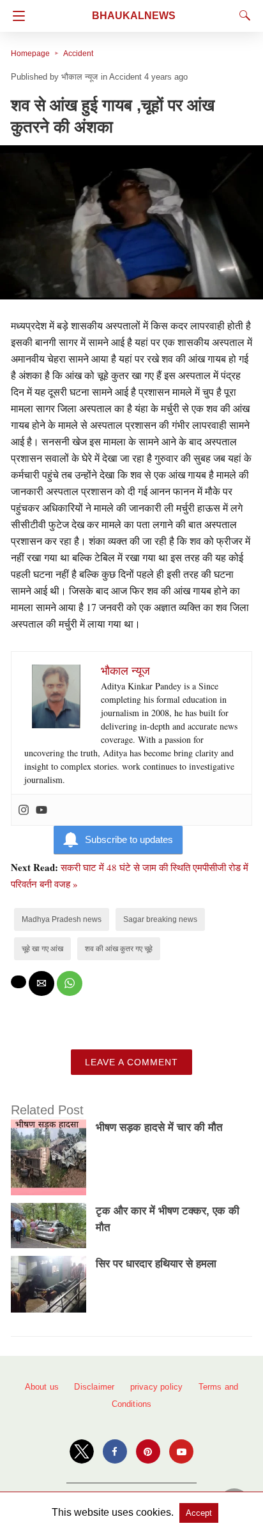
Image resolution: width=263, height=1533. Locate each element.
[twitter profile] (82, 1452)
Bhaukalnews (134, 15)
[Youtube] (41, 810)
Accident (78, 53)
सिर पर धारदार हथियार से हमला (156, 1264)
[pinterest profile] (148, 1452)
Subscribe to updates (129, 839)
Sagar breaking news (160, 919)
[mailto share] (41, 983)
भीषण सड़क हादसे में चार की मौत (159, 1127)
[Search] (241, 15)
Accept (199, 1513)
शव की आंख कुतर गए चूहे (119, 948)
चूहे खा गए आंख (42, 948)
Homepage (30, 53)
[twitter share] (18, 981)
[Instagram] (23, 810)
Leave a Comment (131, 1062)
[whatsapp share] (69, 983)
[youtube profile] (181, 1452)
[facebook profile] (115, 1452)
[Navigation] (15, 16)
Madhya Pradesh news (61, 919)
